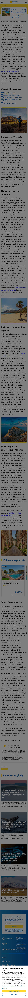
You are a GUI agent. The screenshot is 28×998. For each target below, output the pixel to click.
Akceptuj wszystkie (14, 991)
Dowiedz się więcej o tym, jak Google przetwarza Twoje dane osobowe (13, 987)
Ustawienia (16, 995)
